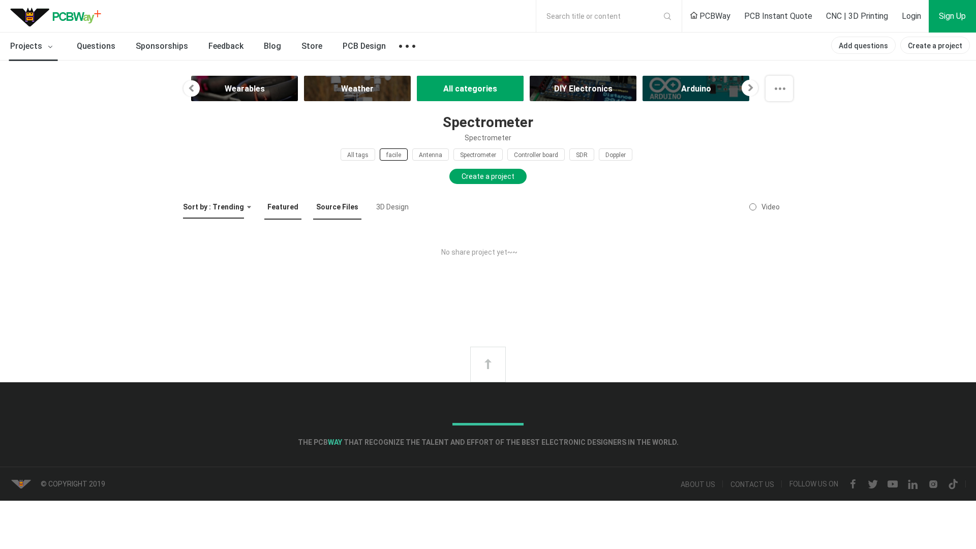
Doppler (615, 155)
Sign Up (952, 16)
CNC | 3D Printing (857, 16)
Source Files (337, 207)
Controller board (536, 155)
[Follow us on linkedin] (913, 484)
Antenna (430, 155)
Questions (96, 46)
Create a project (935, 46)
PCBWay (713, 16)
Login (911, 16)
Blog (272, 46)
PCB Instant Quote (778, 16)
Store (311, 46)
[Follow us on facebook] (853, 484)
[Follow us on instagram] (933, 484)
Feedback (225, 46)
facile (393, 155)
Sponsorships (162, 46)
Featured (282, 207)
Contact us (752, 484)
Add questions (863, 46)
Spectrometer (478, 155)
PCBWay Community (58, 16)
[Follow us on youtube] (893, 484)
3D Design (392, 207)
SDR (582, 155)
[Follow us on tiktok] (953, 484)
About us (698, 484)
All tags (358, 155)
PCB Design (364, 46)
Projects (27, 46)
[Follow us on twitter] (873, 484)
